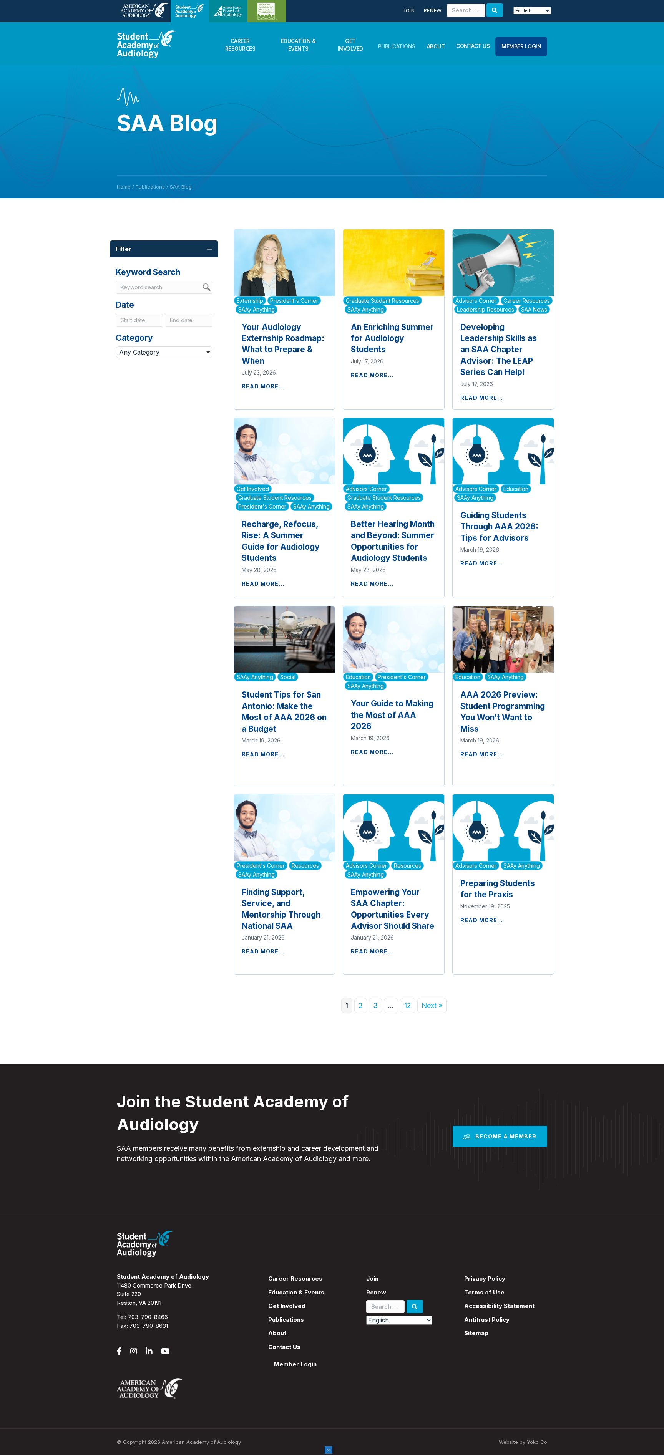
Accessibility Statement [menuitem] (499, 1305)
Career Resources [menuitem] (295, 1278)
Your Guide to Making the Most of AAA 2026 (392, 715)
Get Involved (350, 45)
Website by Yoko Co (523, 1442)
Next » (432, 1005)
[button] (209, 249)
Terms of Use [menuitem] (484, 1292)
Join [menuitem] (372, 1278)
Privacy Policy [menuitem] (484, 1278)
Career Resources (240, 45)
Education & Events (298, 45)
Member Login (521, 46)
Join (409, 10)
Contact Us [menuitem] (284, 1347)
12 (407, 1005)
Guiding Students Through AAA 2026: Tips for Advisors (499, 526)
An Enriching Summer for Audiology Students (392, 338)
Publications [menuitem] (286, 1319)
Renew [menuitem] (376, 1292)
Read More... (263, 386)
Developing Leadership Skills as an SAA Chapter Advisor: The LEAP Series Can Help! (498, 349)
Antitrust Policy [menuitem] (487, 1319)
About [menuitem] (277, 1333)
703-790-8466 (148, 1317)
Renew (433, 10)
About (436, 46)
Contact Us (473, 46)
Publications (396, 46)
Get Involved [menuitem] (286, 1305)
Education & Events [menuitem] (296, 1292)
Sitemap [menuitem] (476, 1333)
